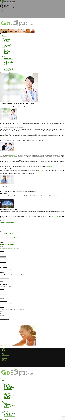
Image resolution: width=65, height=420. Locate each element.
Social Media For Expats (5, 355)
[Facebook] (0, 17)
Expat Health (6, 400)
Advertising (3, 359)
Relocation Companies (8, 406)
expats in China (18, 190)
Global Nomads (4, 36)
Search (10, 72)
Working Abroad (6, 52)
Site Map (3, 15)
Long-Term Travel (7, 51)
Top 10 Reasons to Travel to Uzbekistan (6, 4)
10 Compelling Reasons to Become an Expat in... (7, 2)
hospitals (38, 170)
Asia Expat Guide (6, 40)
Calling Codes (6, 60)
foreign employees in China (12, 155)
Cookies (3, 357)
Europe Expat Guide (7, 388)
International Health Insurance (8, 59)
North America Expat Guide (8, 44)
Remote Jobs (4, 360)
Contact (3, 353)
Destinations (4, 38)
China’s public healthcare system (52, 166)
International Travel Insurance (8, 69)
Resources (3, 56)
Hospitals (5, 57)
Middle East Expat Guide (7, 43)
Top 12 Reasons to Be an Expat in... (5, 5)
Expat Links (5, 63)
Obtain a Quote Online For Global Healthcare (11, 323)
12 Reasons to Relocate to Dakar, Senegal (6, 3)
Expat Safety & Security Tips (8, 68)
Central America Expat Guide (9, 387)
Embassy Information (7, 58)
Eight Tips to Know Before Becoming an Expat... (7, 7)
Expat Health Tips (6, 67)
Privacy (3, 356)
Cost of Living (6, 50)
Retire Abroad (6, 53)
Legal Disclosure (4, 358)
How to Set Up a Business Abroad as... (7, 244)
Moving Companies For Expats (8, 61)
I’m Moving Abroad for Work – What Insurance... (7, 1)
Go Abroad (3, 47)
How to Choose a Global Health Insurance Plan (9, 248)
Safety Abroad (6, 411)
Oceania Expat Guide (7, 45)
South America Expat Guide (8, 46)
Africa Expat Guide (7, 39)
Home (2, 10)
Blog (2, 12)
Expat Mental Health (7, 417)
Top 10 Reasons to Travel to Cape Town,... (6, 6)
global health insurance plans (56, 216)
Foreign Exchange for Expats (8, 62)
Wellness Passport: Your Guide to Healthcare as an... (10, 240)
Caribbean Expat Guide (7, 41)
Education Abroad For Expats (8, 49)
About (2, 11)
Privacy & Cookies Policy (4, 419)
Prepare (5, 394)
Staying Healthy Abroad (7, 70)
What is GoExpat (7, 393)
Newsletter (5, 64)
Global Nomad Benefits (7, 37)
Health (3, 412)
